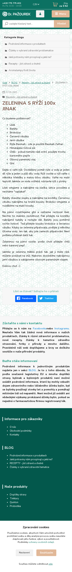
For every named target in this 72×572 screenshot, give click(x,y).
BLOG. (33, 370)
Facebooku (40, 328)
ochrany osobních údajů (41, 542)
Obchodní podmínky (21, 431)
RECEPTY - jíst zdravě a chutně (26, 463)
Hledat (61, 23)
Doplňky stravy (18, 494)
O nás (13, 427)
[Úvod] (16, 14)
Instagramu (61, 328)
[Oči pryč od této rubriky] (19, 434)
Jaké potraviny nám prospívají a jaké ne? (31, 459)
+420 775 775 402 (11, 3)
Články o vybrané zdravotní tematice (29, 467)
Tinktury (14, 498)
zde (51, 563)
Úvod (4, 82)
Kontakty (14, 434)
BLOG (14, 82)
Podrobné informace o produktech (28, 455)
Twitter (49, 298)
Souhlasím (46, 552)
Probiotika (15, 506)
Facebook (27, 298)
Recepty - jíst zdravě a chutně (36, 82)
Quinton (14, 502)
